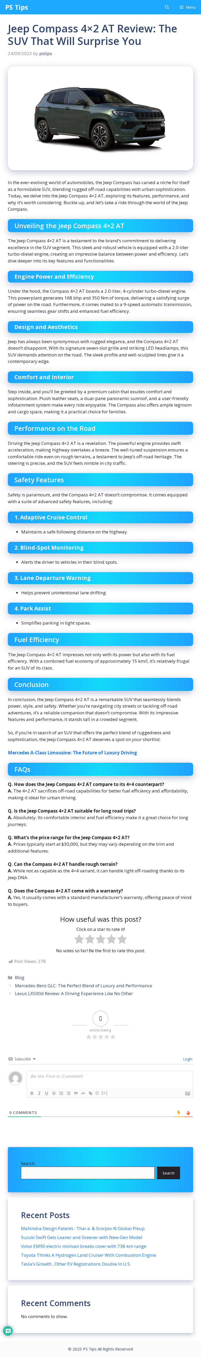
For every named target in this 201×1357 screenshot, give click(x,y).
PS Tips (16, 7)
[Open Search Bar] (167, 7)
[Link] (90, 1093)
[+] (105, 1093)
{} (97, 1093)
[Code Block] (83, 1093)
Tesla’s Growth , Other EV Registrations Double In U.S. (76, 1264)
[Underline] (46, 1093)
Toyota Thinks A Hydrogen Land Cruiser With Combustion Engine (88, 1255)
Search (28, 1163)
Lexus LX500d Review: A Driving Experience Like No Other (74, 993)
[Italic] (39, 1093)
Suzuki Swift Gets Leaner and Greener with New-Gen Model (81, 1237)
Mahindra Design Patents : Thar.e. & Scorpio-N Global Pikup (83, 1228)
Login (187, 1058)
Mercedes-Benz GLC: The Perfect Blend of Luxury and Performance (83, 986)
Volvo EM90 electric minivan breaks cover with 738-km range (83, 1246)
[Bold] (32, 1093)
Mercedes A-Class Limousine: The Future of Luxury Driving (72, 753)
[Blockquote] (76, 1093)
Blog (19, 977)
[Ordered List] (61, 1093)
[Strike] (54, 1093)
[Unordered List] (68, 1093)
